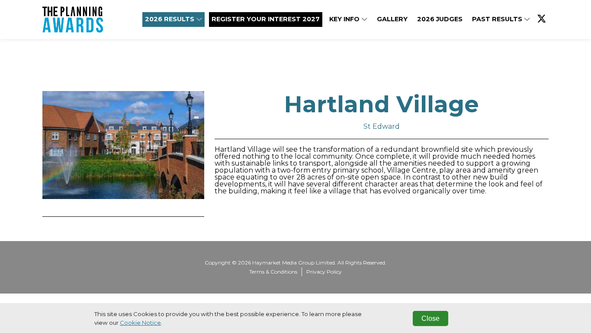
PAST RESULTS (498, 19)
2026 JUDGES (440, 19)
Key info (345, 19)
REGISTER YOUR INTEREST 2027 (266, 19)
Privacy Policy (324, 271)
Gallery (392, 19)
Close (430, 318)
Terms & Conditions (273, 271)
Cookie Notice (140, 322)
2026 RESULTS (170, 19)
